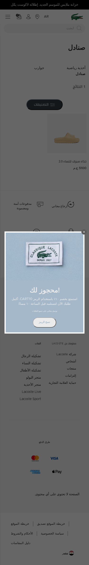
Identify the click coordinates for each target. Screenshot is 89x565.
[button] (84, 232)
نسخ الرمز (44, 322)
